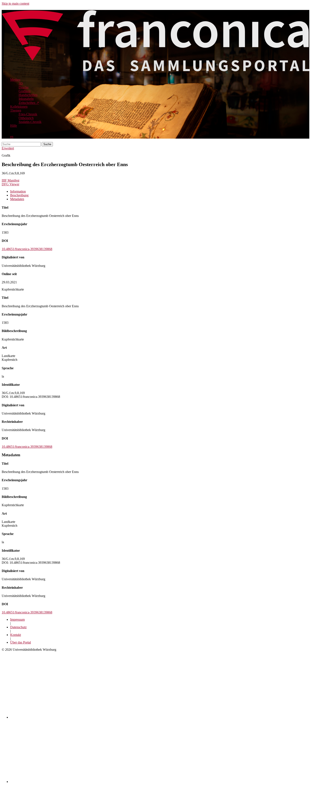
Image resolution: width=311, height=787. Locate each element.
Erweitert (8, 148)
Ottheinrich (26, 118)
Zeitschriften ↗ (29, 103)
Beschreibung (19, 195)
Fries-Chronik (28, 114)
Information (18, 191)
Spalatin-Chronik (30, 122)
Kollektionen (19, 106)
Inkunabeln (26, 99)
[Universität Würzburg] (84, 717)
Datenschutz (18, 627)
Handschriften (28, 95)
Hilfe (13, 125)
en (11, 136)
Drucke (24, 87)
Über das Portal (20, 642)
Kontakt (15, 635)
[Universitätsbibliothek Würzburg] (61, 781)
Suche (47, 144)
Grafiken (24, 91)
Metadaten (17, 199)
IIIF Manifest (10, 180)
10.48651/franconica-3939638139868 (27, 249)
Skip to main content (15, 3)
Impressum (17, 619)
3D (21, 83)
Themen (15, 110)
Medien (15, 79)
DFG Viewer (10, 184)
